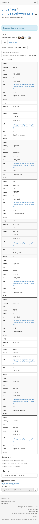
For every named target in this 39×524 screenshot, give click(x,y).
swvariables (13, 42)
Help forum (32, 511)
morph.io (5, 2)
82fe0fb (35, 516)
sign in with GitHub (20, 48)
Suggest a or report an (24, 513)
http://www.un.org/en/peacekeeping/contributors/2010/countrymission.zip (24, 87)
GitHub (5, 503)
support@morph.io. (9, 501)
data (4, 42)
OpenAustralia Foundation (24, 519)
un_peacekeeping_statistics (10, 484)
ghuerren (9, 9)
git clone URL (6, 487)
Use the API (32, 55)
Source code (32, 509)
